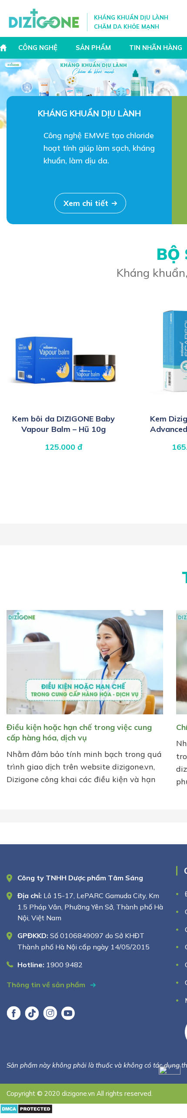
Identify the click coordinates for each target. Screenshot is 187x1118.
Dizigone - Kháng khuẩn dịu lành (45, 18)
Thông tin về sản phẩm (47, 984)
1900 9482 (64, 964)
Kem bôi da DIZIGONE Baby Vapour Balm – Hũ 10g (63, 424)
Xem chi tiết (85, 203)
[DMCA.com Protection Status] (26, 1111)
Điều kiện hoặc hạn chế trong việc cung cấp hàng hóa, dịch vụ (79, 732)
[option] (93, 94)
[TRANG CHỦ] (4, 48)
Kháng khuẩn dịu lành (89, 113)
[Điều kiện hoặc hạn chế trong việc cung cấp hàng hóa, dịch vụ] (85, 716)
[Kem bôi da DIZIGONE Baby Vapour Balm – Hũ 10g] (63, 404)
